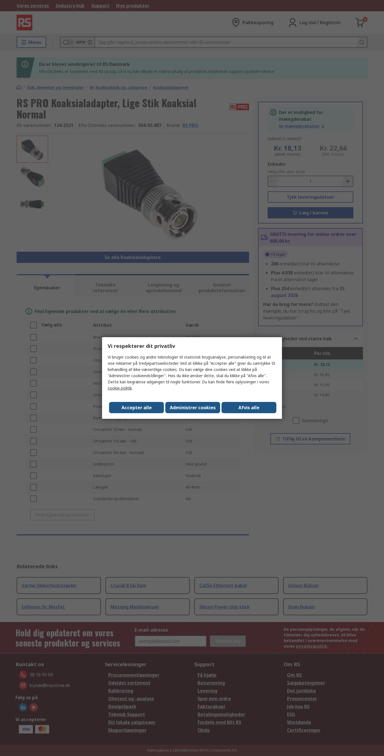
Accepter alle (136, 407)
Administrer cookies (193, 407)
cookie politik (120, 388)
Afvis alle (248, 407)
